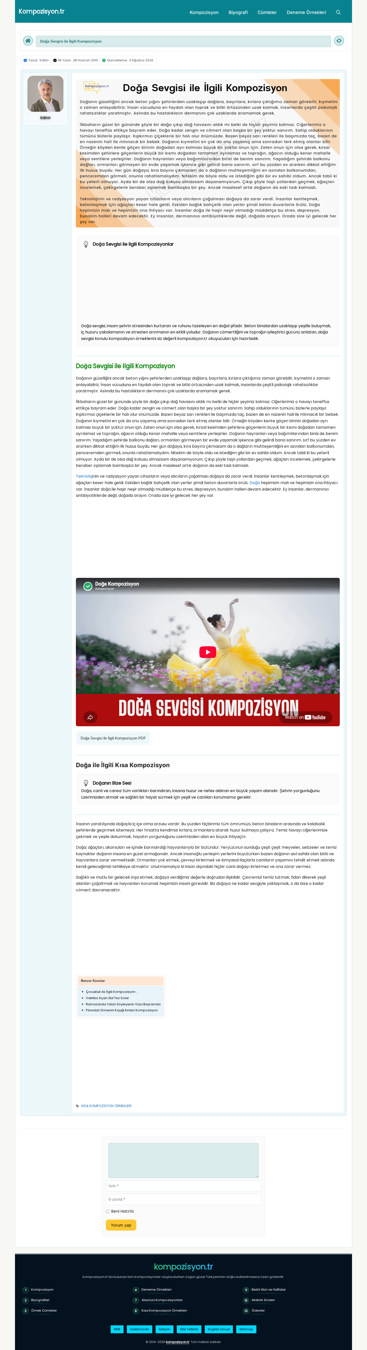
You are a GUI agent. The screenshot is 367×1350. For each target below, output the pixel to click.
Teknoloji (84, 476)
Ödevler (258, 1310)
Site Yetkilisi (189, 1329)
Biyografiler (40, 1300)
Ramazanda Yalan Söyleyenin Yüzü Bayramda (123, 1004)
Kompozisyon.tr (41, 11)
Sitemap (246, 1329)
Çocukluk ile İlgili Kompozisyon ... (112, 991)
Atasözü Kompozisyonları (162, 1300)
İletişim (164, 1329)
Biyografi (238, 12)
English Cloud (219, 1329)
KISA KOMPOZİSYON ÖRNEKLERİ (106, 1106)
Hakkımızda (139, 1329)
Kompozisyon (204, 12)
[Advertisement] (207, 286)
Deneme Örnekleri (306, 12)
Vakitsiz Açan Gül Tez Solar (107, 998)
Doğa (255, 483)
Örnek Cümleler (44, 1310)
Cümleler (267, 12)
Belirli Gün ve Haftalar (269, 1289)
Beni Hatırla (122, 1211)
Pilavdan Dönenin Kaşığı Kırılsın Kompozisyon (122, 1010)
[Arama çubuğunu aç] (338, 12)
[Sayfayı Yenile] (339, 41)
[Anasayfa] (28, 41)
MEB (117, 1329)
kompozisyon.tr (183, 1266)
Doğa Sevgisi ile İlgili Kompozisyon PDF (113, 738)
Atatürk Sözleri (263, 1300)
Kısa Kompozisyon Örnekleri (164, 1310)
